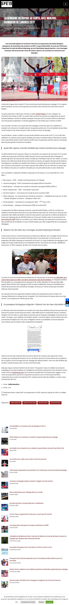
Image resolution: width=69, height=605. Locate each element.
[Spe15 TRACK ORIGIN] (6, 4)
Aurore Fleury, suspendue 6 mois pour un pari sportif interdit (31, 514)
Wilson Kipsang (55, 403)
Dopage (25, 28)
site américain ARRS (8, 219)
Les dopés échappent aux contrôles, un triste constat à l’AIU (31, 547)
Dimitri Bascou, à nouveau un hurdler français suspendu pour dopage (34, 437)
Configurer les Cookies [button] (28, 602)
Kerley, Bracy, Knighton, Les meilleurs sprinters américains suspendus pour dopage (39, 569)
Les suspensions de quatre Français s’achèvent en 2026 (29, 525)
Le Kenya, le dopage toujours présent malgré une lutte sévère (31, 481)
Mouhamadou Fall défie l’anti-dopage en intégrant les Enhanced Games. (35, 580)
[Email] (67, 305)
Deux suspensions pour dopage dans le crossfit (26, 492)
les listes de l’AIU (18, 372)
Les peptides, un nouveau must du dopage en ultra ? (28, 426)
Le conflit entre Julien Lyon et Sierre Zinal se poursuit (28, 459)
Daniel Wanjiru (41, 114)
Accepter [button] (49, 602)
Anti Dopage (18, 28)
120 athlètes (47, 280)
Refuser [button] (41, 602)
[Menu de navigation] (65, 4)
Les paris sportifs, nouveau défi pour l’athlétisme (26, 503)
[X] (67, 302)
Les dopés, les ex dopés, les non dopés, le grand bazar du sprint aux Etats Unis (37, 448)
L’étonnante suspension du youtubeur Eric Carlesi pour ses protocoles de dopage (38, 470)
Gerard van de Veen (29, 403)
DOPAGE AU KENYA (34, 28)
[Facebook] (67, 300)
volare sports (43, 403)
